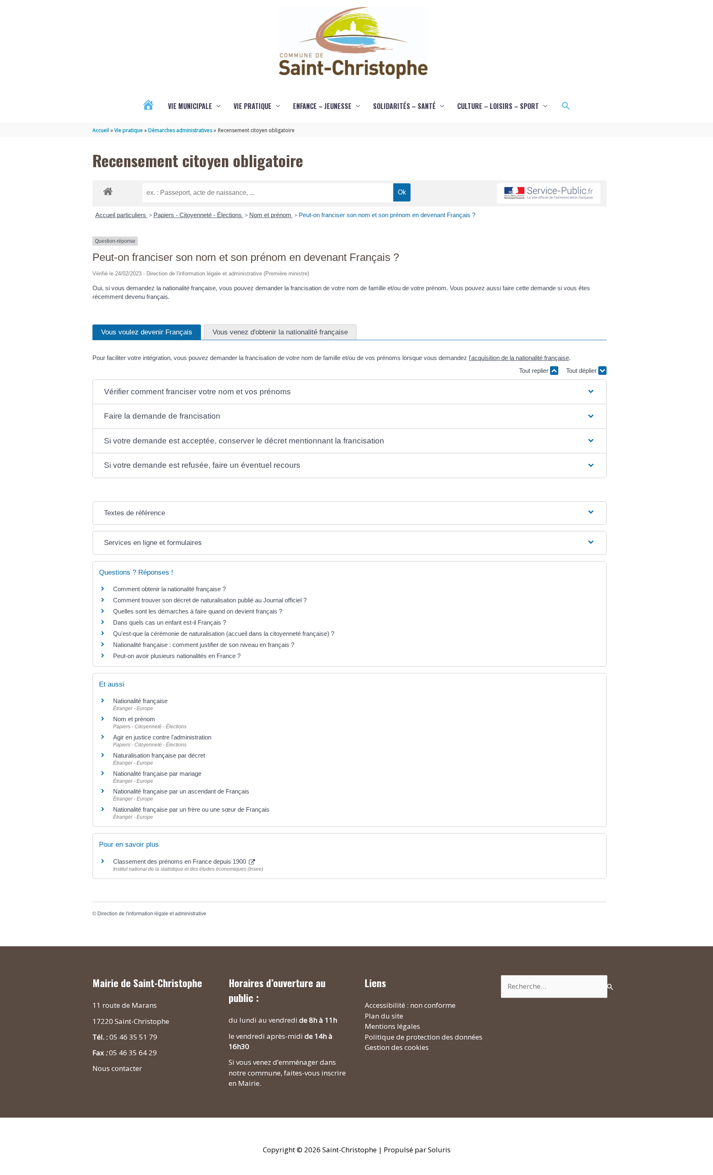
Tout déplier (582, 370)
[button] (566, 106)
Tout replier (534, 370)
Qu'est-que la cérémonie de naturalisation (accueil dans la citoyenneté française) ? (223, 633)
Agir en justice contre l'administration (162, 737)
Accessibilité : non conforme (410, 1005)
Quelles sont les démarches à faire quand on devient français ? (197, 611)
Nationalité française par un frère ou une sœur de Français (191, 809)
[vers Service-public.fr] (548, 193)
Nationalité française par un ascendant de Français (181, 791)
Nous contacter (117, 1068)
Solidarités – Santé (404, 106)
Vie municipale (190, 106)
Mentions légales (392, 1026)
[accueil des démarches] (108, 190)
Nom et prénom (271, 214)
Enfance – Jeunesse (322, 106)
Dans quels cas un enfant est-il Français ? (169, 622)
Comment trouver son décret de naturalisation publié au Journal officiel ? (210, 600)
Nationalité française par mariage (157, 773)
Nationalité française (140, 700)
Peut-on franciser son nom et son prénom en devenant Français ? (387, 214)
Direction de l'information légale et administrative (151, 914)
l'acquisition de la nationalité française (519, 357)
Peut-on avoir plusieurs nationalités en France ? (177, 655)
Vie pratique (253, 106)
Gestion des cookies (397, 1047)
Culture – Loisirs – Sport (498, 106)
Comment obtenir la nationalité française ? (169, 588)
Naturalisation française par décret (159, 755)
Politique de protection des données (423, 1037)
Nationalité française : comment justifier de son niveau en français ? (203, 644)
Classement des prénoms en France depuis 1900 (180, 861)
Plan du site (384, 1016)
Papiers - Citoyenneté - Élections (198, 214)
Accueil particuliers (121, 214)
